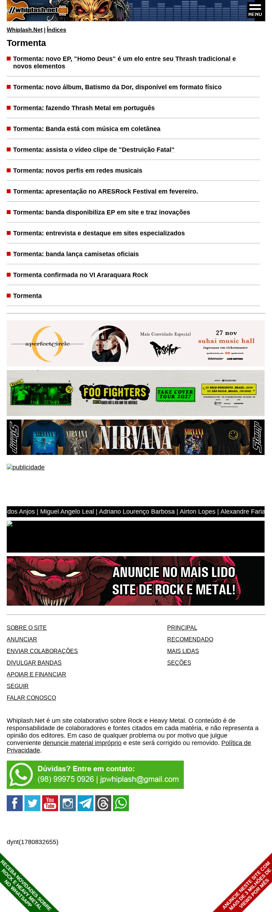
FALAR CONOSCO (31, 697)
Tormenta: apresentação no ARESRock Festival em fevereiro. (105, 191)
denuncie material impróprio (82, 742)
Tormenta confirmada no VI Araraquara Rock (80, 274)
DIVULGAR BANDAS (34, 662)
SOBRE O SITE (27, 627)
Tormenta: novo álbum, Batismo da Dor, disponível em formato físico (117, 87)
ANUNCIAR (22, 639)
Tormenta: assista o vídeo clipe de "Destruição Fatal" (94, 149)
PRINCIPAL (182, 627)
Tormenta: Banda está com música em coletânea (86, 128)
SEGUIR (18, 686)
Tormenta (27, 295)
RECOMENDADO (190, 639)
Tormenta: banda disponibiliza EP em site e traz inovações (101, 212)
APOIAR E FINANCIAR (36, 674)
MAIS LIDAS (183, 651)
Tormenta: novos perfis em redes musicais (77, 170)
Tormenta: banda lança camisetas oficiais (76, 254)
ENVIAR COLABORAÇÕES (42, 651)
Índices (56, 30)
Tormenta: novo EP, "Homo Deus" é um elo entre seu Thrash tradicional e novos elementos (124, 62)
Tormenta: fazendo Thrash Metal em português (84, 107)
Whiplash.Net (24, 30)
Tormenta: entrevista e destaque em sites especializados (99, 233)
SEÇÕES (179, 662)
